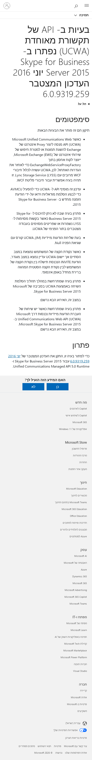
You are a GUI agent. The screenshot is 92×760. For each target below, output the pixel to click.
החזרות (83, 462)
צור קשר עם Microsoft (75, 746)
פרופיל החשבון (79, 448)
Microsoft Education (76, 488)
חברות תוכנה (80, 664)
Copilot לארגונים (78, 408)
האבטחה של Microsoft (75, 562)
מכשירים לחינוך (79, 495)
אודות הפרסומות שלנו (76, 752)
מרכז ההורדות (80, 455)
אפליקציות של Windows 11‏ (73, 429)
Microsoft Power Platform (74, 657)
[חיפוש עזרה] (77, 5)
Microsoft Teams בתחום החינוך (71, 502)
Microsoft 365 (80, 422)
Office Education (78, 515)
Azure (84, 569)
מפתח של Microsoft (76, 623)
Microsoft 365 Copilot (75, 596)
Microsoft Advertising (76, 590)
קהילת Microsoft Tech (75, 643)
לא (33, 386)
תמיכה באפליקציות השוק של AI (71, 636)
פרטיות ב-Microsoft (77, 704)
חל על (82, 104)
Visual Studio (80, 670)
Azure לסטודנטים (78, 536)
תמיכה (83, 15)
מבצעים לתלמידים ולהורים (73, 529)
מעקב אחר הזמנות (77, 469)
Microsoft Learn (79, 630)
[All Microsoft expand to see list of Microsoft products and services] (87, 6)
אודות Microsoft (79, 697)
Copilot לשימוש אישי (76, 415)
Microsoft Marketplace (75, 650)
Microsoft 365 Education (74, 509)
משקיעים (82, 711)
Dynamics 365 (79, 576)
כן (57, 386)
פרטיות (57, 746)
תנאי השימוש (44, 746)
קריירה (83, 690)
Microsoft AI (80, 555)
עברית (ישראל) (72, 723)
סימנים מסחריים (27, 746)
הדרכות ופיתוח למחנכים (75, 522)
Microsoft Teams (78, 603)
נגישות (58, 752)
